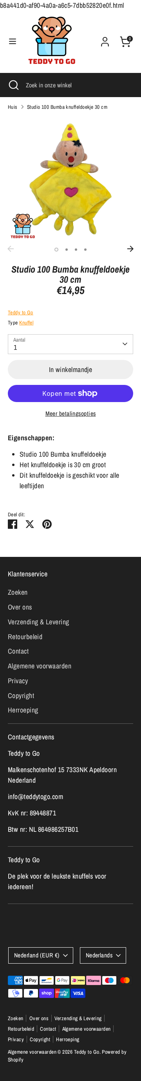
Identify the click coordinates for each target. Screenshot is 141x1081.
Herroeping (23, 710)
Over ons (20, 607)
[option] (70, 179)
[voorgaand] (10, 248)
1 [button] (56, 250)
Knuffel (26, 322)
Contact (18, 651)
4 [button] (85, 249)
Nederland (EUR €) (37, 955)
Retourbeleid (25, 637)
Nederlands (99, 955)
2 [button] (66, 249)
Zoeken (18, 592)
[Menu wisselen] (12, 42)
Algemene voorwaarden (39, 666)
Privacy (18, 681)
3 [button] (76, 249)
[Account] (105, 39)
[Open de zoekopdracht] (13, 85)
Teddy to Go (20, 312)
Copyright (21, 695)
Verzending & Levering (38, 622)
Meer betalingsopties (70, 413)
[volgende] (130, 248)
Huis (13, 106)
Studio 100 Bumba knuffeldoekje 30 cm (67, 106)
